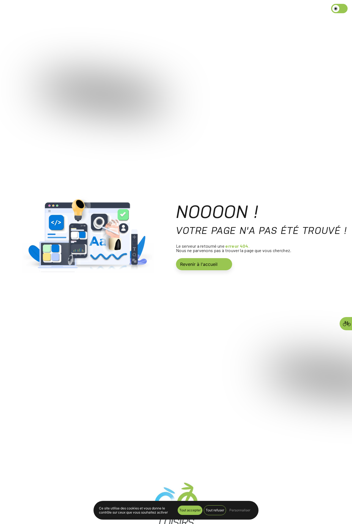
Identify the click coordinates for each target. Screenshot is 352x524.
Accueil (126, 9)
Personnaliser (239, 510)
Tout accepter (190, 510)
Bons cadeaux (207, 9)
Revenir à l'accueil (199, 264)
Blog (183, 9)
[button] (153, 9)
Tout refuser (215, 510)
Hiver (144, 9)
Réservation (239, 9)
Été (164, 9)
